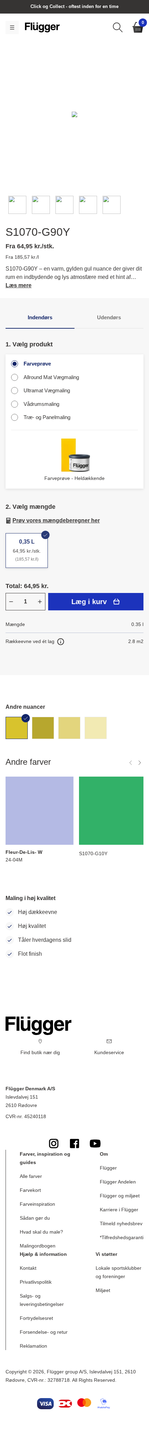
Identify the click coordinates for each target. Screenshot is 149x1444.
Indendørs (40, 317)
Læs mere (19, 285)
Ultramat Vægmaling (47, 390)
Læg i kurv (89, 601)
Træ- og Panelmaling (47, 417)
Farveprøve (37, 364)
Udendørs (109, 317)
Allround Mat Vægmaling (51, 377)
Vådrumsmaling (41, 404)
